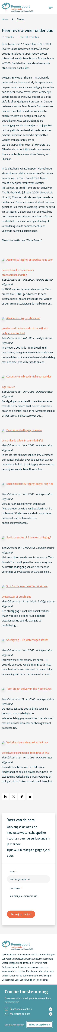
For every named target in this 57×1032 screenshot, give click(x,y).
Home (5, 19)
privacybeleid (12, 1002)
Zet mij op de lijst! (21, 914)
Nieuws (20, 19)
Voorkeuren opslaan (14, 1025)
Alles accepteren (39, 1024)
